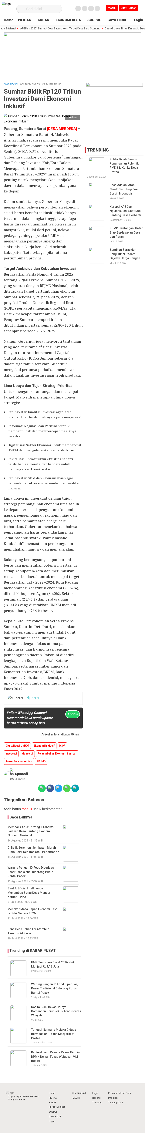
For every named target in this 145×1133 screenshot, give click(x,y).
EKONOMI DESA (68, 20)
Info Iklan (113, 1098)
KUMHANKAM (79, 1093)
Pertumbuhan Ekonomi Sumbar (57, 754)
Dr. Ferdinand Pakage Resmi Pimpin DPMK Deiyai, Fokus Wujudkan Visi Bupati (55, 1056)
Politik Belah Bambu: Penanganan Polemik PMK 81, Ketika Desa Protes (124, 165)
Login (138, 20)
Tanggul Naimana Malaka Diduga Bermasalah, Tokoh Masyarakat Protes (53, 1034)
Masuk (112, 8)
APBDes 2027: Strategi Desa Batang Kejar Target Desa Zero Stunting (51, 29)
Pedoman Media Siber (119, 1093)
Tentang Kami (115, 1102)
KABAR (43, 20)
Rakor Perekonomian (18, 761)
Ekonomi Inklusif (44, 746)
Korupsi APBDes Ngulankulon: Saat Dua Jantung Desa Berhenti (125, 211)
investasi (11, 754)
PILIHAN (24, 20)
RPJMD (41, 761)
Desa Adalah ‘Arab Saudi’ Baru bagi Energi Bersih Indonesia (125, 189)
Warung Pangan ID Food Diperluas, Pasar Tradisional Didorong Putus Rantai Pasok (54, 988)
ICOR (62, 746)
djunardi (21, 774)
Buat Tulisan (128, 8)
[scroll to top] (137, 1126)
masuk (27, 809)
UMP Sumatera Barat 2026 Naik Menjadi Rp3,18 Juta (53, 964)
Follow (73, 714)
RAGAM (76, 1098)
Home (8, 20)
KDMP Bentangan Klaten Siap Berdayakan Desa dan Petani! (126, 232)
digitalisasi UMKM (17, 746)
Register (96, 1098)
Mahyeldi (27, 754)
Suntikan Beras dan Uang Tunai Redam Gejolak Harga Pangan (125, 254)
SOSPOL (94, 20)
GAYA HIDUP (117, 20)
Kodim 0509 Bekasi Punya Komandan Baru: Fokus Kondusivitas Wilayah (56, 1011)
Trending (97, 1102)
